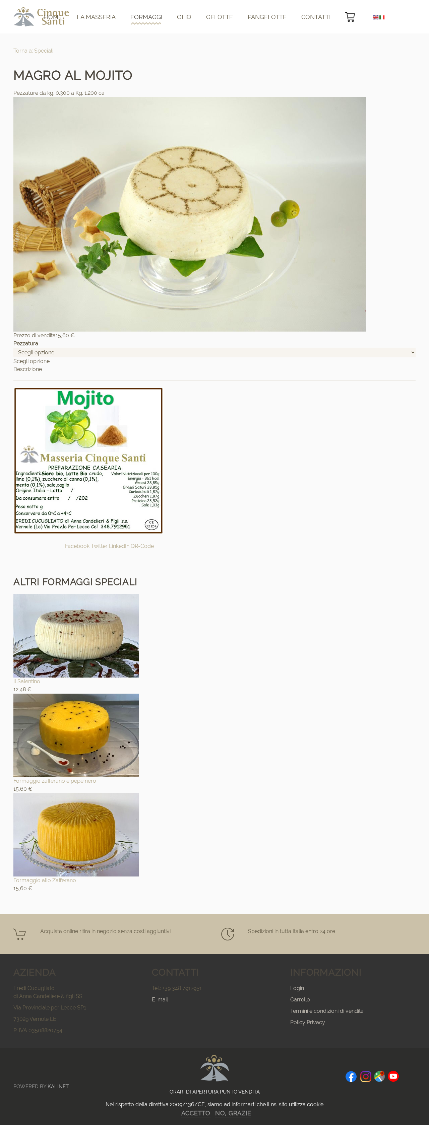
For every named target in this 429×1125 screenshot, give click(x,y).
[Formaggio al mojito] (189, 214)
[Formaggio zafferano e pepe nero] (76, 734)
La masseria (96, 16)
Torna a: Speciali (33, 51)
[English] (376, 16)
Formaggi (146, 16)
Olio (184, 16)
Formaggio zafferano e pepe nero (54, 781)
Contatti (315, 16)
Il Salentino (26, 681)
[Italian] (382, 16)
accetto (195, 1113)
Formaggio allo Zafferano (44, 880)
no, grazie (233, 1113)
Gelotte (219, 16)
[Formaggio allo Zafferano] (76, 834)
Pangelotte (267, 16)
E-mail (160, 999)
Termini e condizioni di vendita (327, 1011)
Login (297, 988)
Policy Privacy (307, 1022)
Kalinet (58, 1086)
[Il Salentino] (76, 635)
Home (53, 16)
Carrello (300, 999)
